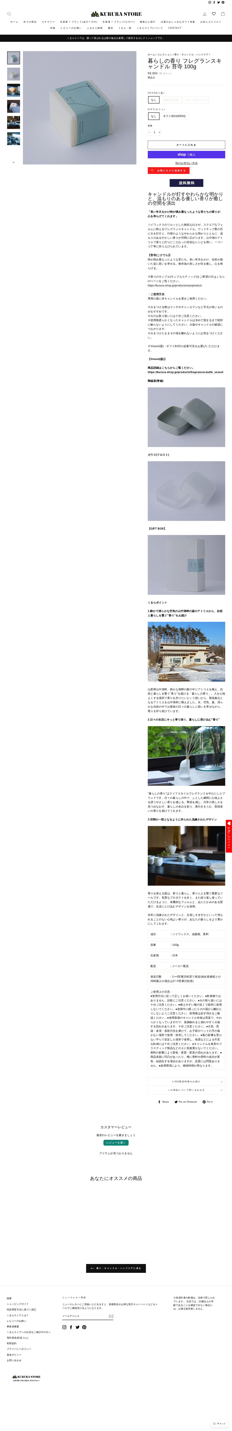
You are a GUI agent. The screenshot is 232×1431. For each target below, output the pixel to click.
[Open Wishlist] (214, 14)
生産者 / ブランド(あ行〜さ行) (78, 22)
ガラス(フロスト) (196, 99)
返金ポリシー (14, 1355)
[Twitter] (78, 1327)
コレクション (164, 54)
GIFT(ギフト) (156, 109)
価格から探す (148, 22)
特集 (53, 28)
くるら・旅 (125, 28)
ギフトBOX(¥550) (174, 116)
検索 (9, 1298)
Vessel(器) (156, 93)
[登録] (111, 1316)
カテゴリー (48, 22)
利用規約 (12, 1343)
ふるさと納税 (95, 28)
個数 (150, 126)
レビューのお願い (71, 28)
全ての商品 (30, 22)
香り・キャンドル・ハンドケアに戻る (118, 1268)
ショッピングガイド (18, 1304)
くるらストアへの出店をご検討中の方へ (29, 1332)
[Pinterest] (84, 1327)
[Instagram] (64, 1327)
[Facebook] (71, 1327)
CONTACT (175, 28)
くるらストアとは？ (18, 1315)
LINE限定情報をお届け (186, 1081)
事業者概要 (13, 1326)
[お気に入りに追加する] (35, 1193)
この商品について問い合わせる (186, 1090)
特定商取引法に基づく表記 (21, 1309)
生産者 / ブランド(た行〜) (119, 22)
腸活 (110, 28)
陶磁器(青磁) (171, 99)
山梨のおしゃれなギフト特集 (178, 22)
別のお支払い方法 (186, 163)
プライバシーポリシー (19, 1349)
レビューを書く (116, 1142)
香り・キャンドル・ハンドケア (191, 54)
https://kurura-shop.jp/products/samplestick (175, 285)
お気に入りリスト (211, 22)
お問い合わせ (14, 1360)
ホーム (14, 22)
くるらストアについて (150, 28)
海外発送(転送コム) (17, 1338)
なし (154, 99)
